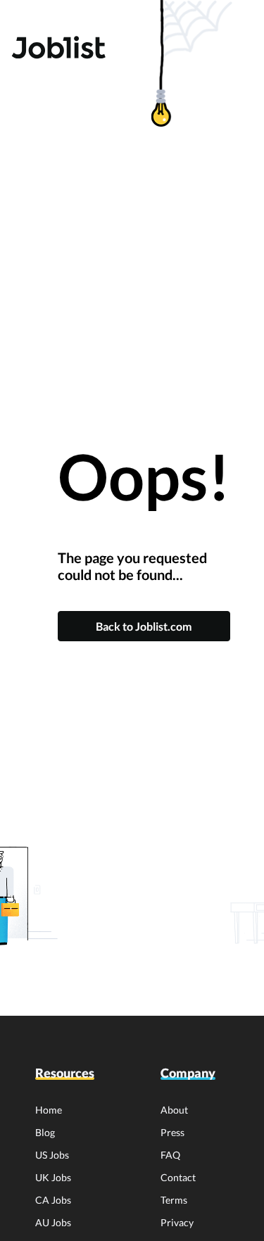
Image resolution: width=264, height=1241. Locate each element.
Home (48, 1110)
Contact (178, 1177)
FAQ (170, 1155)
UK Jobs (53, 1177)
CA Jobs (53, 1200)
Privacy (177, 1222)
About (174, 1110)
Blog (45, 1132)
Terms (174, 1200)
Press (172, 1132)
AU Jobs (53, 1222)
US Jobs (52, 1155)
